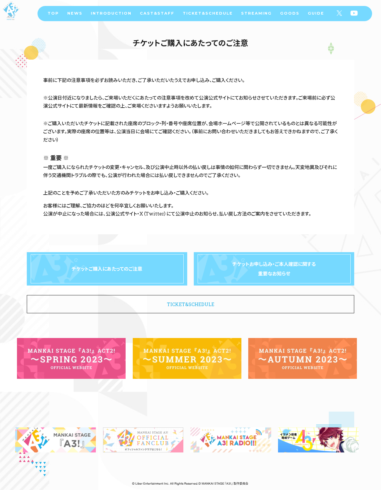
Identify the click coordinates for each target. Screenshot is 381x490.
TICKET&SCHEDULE (208, 13)
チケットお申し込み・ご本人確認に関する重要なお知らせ (274, 269)
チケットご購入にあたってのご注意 (107, 269)
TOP (53, 13)
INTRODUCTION (111, 13)
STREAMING (256, 13)
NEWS (74, 13)
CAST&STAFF (157, 13)
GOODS (289, 13)
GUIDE (316, 13)
